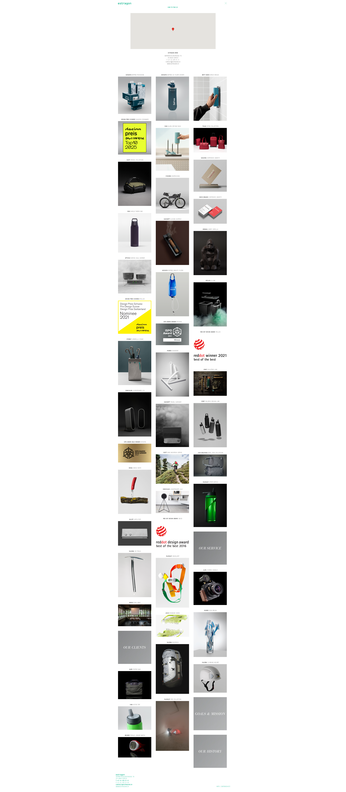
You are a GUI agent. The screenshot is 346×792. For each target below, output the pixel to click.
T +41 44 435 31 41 (173, 60)
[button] (173, 29)
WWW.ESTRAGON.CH (173, 64)
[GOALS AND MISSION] (210, 713)
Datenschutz (225, 786)
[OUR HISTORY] (210, 751)
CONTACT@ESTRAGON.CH (173, 62)
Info (217, 786)
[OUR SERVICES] (210, 548)
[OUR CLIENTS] (134, 647)
